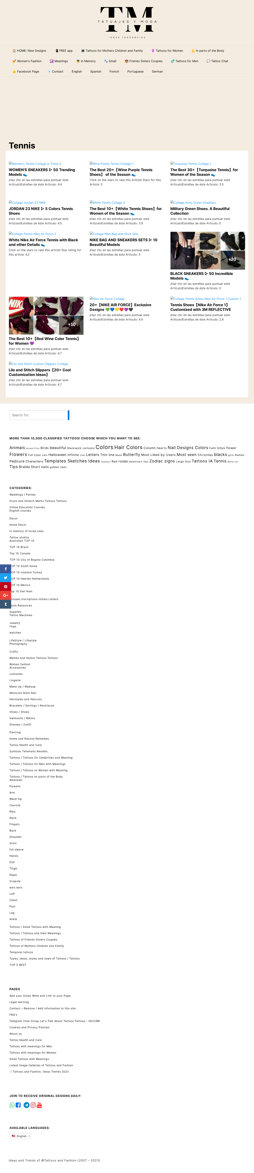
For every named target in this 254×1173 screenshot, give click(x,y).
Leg (12, 912)
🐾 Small (110, 61)
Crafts (13, 651)
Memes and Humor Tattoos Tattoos (33, 657)
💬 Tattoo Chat (217, 61)
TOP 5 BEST (17, 964)
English (21, 1136)
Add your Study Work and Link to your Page (40, 995)
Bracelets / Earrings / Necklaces (31, 705)
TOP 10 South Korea (23, 566)
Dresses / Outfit (20, 724)
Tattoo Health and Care (25, 744)
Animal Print (33, 448)
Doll (12, 862)
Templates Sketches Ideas (72, 460)
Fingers (14, 824)
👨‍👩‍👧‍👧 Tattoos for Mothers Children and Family (112, 50)
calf (12, 893)
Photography (18, 643)
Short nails (40, 467)
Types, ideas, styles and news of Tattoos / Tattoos (44, 958)
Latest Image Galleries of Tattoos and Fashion (41, 1065)
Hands (13, 855)
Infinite (73, 455)
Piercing (15, 732)
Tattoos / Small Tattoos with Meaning (35, 926)
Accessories (17, 667)
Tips (13, 466)
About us (15, 1033)
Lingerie (15, 680)
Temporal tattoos (21, 952)
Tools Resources (20, 605)
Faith (212, 448)
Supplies (15, 611)
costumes (16, 673)
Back (12, 830)
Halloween (58, 455)
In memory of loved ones (26, 531)
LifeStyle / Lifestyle (23, 640)
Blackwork (74, 448)
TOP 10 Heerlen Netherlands (29, 578)
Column (150, 448)
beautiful (58, 448)
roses (123, 461)
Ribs (12, 811)
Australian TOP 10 (21, 540)
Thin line (107, 455)
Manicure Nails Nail (22, 692)
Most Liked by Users (158, 455)
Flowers (18, 454)
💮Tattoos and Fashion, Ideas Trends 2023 (39, 1071)
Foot (12, 906)
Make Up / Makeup (22, 686)
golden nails (58, 467)
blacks (220, 454)
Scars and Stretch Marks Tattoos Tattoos (38, 500)
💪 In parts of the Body (207, 50)
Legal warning (19, 1002)
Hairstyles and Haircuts (25, 699)
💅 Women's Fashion (26, 61)
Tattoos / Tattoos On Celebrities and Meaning (41, 757)
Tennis (220, 461)
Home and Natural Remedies (29, 738)
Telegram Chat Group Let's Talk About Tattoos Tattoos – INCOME (54, 1021)
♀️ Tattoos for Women (167, 50)
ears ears (15, 887)
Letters (92, 454)
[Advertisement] (129, 106)
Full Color (34, 454)
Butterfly (131, 454)
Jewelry (14, 622)
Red (115, 461)
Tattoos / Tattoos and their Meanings (35, 933)
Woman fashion (19, 664)
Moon (118, 455)
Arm (12, 792)
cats (45, 455)
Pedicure (17, 461)
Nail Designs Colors (188, 447)
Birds (45, 448)
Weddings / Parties (22, 494)
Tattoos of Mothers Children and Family (36, 945)
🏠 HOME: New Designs (29, 50)
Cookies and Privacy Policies (29, 1027)
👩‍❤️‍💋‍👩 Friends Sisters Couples (144, 61)
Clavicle (14, 805)
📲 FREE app (63, 50)
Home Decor (17, 524)
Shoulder (15, 836)
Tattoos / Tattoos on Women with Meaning (38, 770)
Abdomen (15, 779)
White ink (233, 462)
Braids (24, 467)
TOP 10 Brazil (18, 547)
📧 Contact (55, 71)
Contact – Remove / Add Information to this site (42, 1008)
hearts (162, 448)
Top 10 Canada (19, 553)
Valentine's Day (138, 461)
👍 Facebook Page (25, 71)
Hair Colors (128, 447)
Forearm (15, 786)
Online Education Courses (27, 507)
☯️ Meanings (59, 61)
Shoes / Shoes (19, 711)
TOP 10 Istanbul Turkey (25, 572)
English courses (20, 510)
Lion (82, 455)
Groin (13, 843)
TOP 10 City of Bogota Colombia (31, 559)
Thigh (13, 868)
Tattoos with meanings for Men (30, 1046)
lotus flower (227, 448)
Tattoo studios (19, 537)
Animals (17, 447)
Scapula (15, 881)
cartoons (89, 448)
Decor (13, 518)
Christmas (205, 455)
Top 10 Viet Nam (21, 591)
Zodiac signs (162, 461)
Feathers (106, 462)
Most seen (187, 454)
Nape (13, 874)
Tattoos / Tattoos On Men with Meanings (37, 763)
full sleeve (16, 849)
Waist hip (15, 798)
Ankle (13, 919)
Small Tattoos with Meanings (29, 1058)
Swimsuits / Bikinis (22, 718)
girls (231, 455)
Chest (13, 900)
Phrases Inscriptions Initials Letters (33, 599)
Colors (104, 447)
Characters (34, 461)
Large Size (183, 461)
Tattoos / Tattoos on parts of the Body (36, 776)
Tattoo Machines (20, 615)
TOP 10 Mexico (19, 584)
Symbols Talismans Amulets (28, 751)
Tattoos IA (202, 461)
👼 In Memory (86, 61)
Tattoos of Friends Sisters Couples (33, 939)
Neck (13, 817)
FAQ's (13, 1014)
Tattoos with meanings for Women (32, 1052)
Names (239, 454)
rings (12, 626)
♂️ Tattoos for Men (184, 61)
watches (15, 632)
